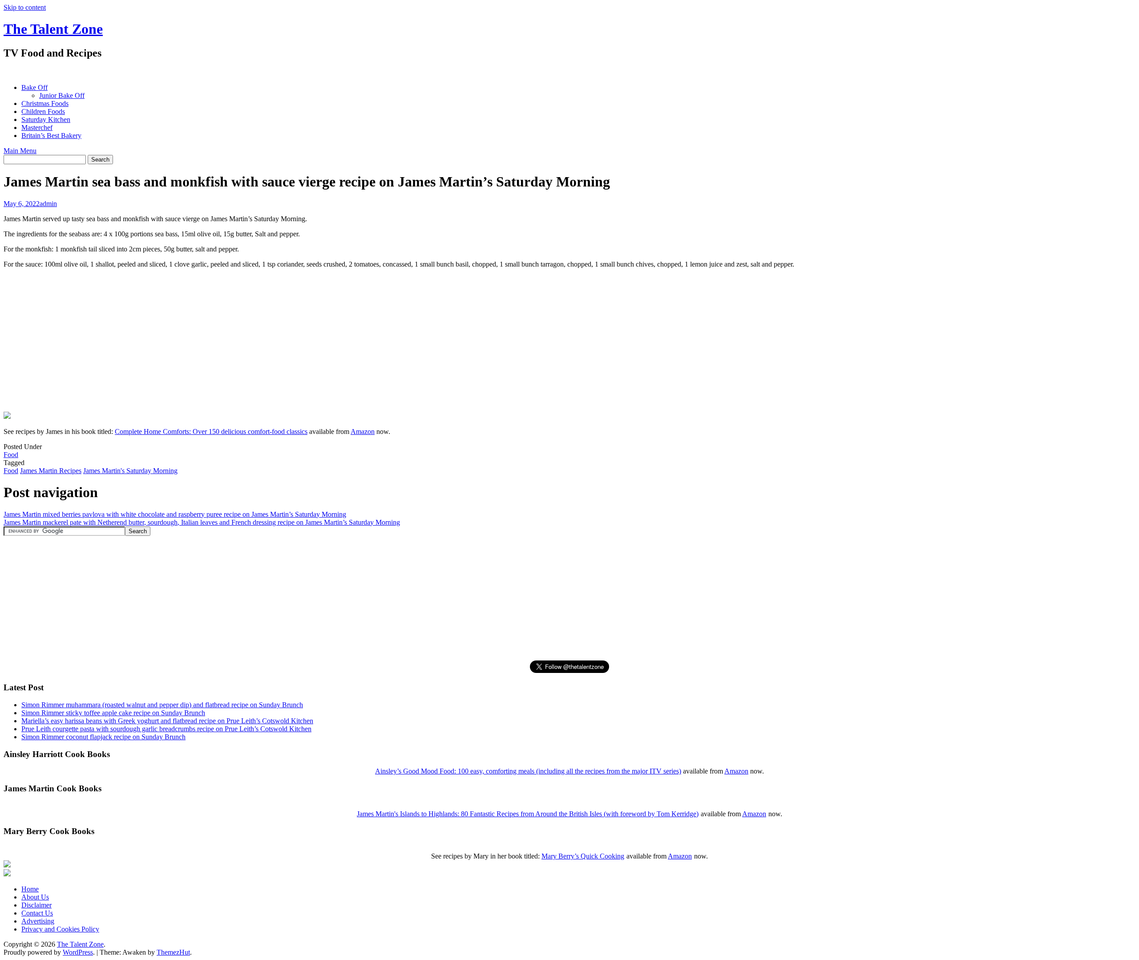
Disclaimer (36, 905)
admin (48, 203)
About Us (35, 897)
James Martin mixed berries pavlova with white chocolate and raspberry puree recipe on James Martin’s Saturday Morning (175, 514)
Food (11, 454)
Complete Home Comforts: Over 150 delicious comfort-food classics (211, 431)
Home (30, 889)
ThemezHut (173, 952)
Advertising (37, 921)
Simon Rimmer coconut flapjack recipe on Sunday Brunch (103, 737)
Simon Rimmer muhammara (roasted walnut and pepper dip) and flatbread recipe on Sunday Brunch (162, 705)
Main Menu (20, 150)
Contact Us (37, 913)
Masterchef (37, 127)
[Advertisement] (165, 71)
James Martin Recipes (50, 470)
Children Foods (43, 111)
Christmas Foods (45, 103)
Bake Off (34, 87)
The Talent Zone (53, 29)
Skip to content (25, 7)
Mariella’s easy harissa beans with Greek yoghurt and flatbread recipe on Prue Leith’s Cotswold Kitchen (167, 721)
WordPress (78, 952)
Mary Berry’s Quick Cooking (582, 856)
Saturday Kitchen (45, 119)
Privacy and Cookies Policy (60, 929)
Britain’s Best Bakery (51, 135)
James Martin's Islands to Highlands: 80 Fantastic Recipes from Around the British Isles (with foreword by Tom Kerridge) (528, 814)
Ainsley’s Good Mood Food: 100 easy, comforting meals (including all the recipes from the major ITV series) (528, 771)
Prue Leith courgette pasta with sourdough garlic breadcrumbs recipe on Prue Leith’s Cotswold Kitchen (166, 729)
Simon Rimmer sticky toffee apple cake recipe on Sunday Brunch (113, 713)
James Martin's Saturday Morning (130, 470)
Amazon (363, 431)
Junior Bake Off (62, 95)
